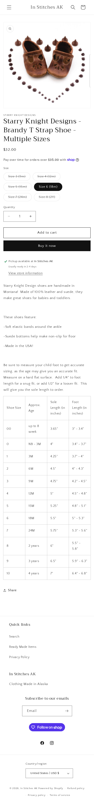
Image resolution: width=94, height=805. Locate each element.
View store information (25, 273)
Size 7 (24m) (20, 198)
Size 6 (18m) (48, 187)
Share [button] (12, 590)
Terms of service (60, 795)
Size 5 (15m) (20, 188)
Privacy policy (36, 795)
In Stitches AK (29, 788)
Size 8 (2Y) (49, 198)
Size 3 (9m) (19, 178)
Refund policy (75, 788)
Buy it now (47, 246)
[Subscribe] (67, 711)
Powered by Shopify (50, 788)
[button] (9, 7)
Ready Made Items (23, 647)
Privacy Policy (19, 657)
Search (14, 636)
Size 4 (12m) (48, 178)
